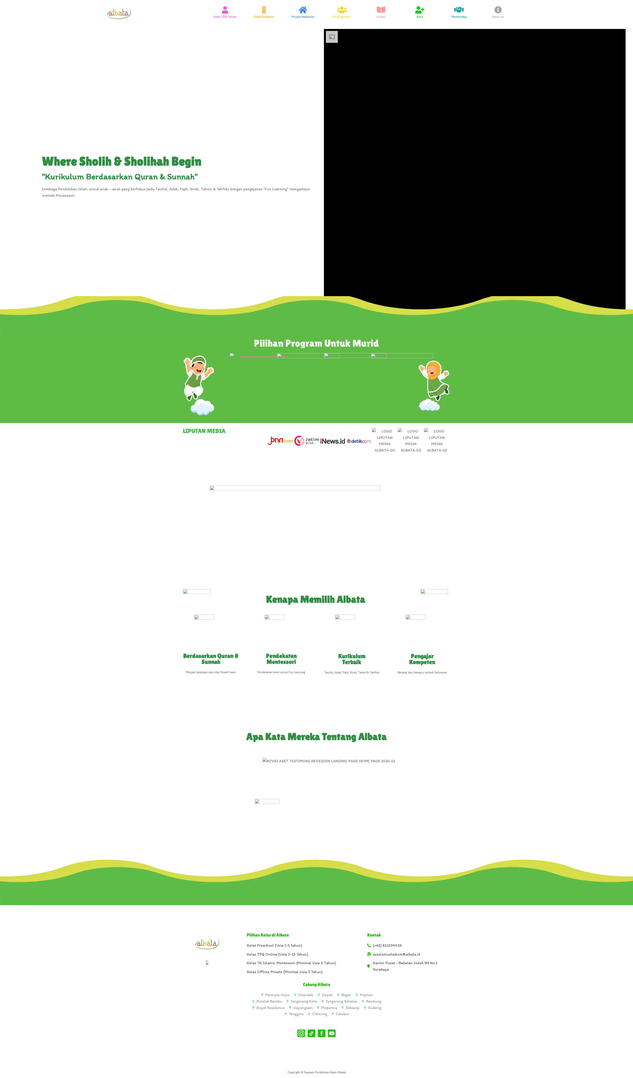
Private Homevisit (303, 17)
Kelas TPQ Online (225, 17)
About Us (498, 17)
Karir (420, 17)
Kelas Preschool (264, 17)
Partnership (459, 17)
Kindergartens (342, 17)
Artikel (381, 17)
